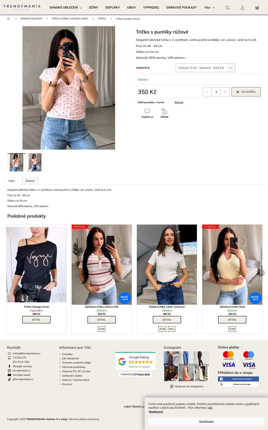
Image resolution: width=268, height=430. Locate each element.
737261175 (19, 357)
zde (210, 407)
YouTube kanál (21, 375)
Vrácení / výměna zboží (75, 380)
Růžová (179, 102)
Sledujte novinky (22, 366)
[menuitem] (65, 7)
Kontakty (67, 354)
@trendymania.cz (23, 379)
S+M (101, 329)
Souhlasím (206, 421)
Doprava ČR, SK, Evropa (76, 371)
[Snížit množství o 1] (207, 91)
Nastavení (156, 411)
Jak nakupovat (70, 358)
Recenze (67, 384)
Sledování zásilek (72, 375)
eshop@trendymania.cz (26, 353)
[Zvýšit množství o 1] (225, 91)
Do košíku (248, 91)
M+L (171, 329)
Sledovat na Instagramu (189, 386)
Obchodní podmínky (73, 367)
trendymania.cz (22, 370)
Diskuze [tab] (30, 180)
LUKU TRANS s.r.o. (135, 406)
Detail (36, 319)
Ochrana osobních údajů (76, 362)
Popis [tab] (11, 180)
